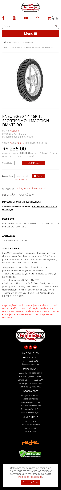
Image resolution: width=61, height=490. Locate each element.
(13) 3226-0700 (34, 386)
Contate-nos (32, 357)
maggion (29, 42)
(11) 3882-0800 (37, 379)
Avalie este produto (39, 188)
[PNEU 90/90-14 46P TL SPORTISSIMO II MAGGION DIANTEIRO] (30, 80)
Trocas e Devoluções (30, 412)
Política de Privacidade (30, 405)
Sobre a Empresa (30, 398)
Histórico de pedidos (30, 424)
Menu (29, 33)
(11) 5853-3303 (31, 361)
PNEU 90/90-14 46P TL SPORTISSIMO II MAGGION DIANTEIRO (28, 47)
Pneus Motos (15, 42)
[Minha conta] (37, 18)
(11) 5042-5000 (35, 376)
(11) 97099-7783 (31, 364)
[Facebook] (3, 18)
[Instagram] (14, 18)
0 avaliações (20, 188)
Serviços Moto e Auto (30, 395)
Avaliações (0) (26, 194)
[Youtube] (26, 18)
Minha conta (30, 421)
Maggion (14, 130)
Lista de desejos (30, 428)
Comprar (33, 163)
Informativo (30, 431)
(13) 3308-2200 (35, 383)
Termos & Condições (30, 409)
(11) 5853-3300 (35, 373)
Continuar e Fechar (30, 482)
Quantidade (7, 163)
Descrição (8, 194)
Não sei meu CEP (21, 179)
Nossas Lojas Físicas (30, 402)
